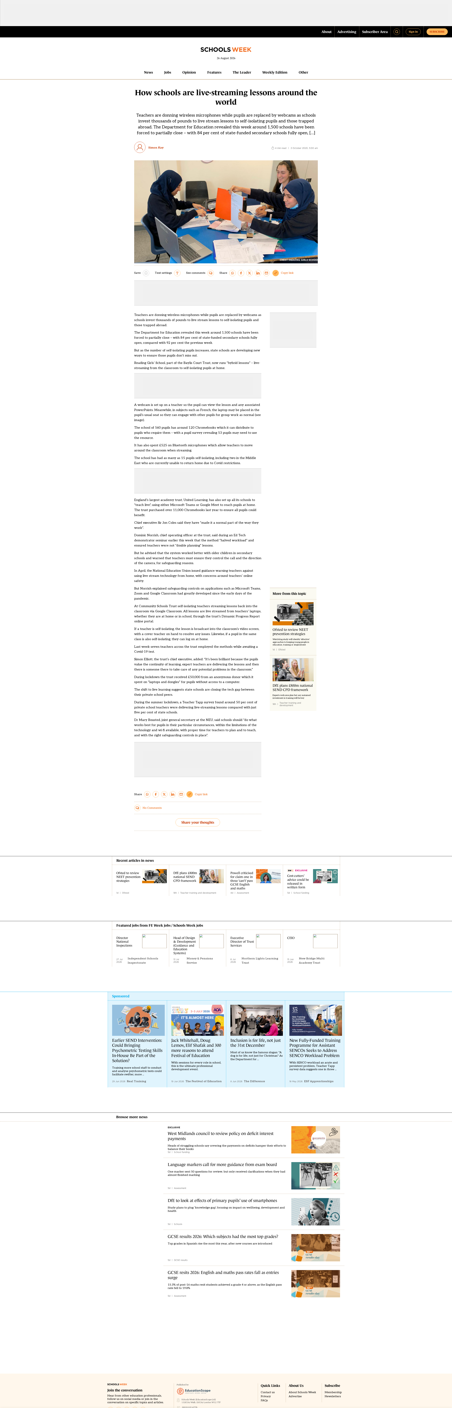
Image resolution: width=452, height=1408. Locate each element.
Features (214, 72)
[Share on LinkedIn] (258, 273)
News (148, 72)
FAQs (264, 1400)
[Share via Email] (266, 273)
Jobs (167, 72)
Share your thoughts (197, 822)
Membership (333, 1392)
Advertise (295, 1396)
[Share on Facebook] (241, 273)
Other (303, 72)
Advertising (346, 32)
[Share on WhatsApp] (232, 273)
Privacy (266, 1396)
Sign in (413, 31)
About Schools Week (302, 1392)
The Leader (242, 72)
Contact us (268, 1392)
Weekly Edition (274, 72)
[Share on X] (249, 273)
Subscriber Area (375, 32)
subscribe (437, 31)
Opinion (189, 72)
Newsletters (333, 1396)
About (327, 32)
